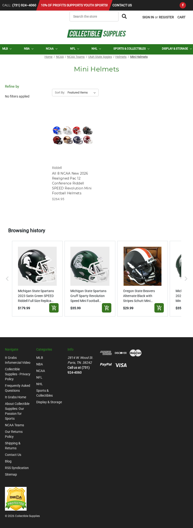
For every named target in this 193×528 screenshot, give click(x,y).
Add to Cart (73, 139)
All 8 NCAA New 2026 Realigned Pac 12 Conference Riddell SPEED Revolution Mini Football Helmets (72, 183)
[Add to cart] (54, 308)
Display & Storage (175, 48)
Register (166, 17)
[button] (7, 278)
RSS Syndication (17, 468)
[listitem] (37, 279)
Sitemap (11, 474)
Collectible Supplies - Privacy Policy (17, 374)
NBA (27, 48)
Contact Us (122, 5)
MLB (5, 48)
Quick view (72, 131)
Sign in (148, 17)
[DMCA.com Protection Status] (16, 498)
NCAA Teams (14, 425)
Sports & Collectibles (129, 48)
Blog (8, 461)
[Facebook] (183, 5)
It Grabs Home (15, 397)
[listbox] (82, 92)
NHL (95, 48)
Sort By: (60, 92)
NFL (73, 48)
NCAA (50, 48)
